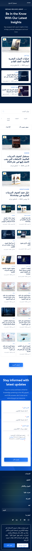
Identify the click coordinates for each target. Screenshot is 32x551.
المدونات (25, 118)
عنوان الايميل (25, 425)
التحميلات (16, 118)
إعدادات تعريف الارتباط (23, 546)
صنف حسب (24, 127)
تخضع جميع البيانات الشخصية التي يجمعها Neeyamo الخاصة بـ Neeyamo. (17, 437)
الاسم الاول (26, 407)
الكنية (27, 416)
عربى (4, 510)
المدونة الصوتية (8, 119)
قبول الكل (9, 545)
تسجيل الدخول (12, 3)
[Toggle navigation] (3, 3)
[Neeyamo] (29, 3)
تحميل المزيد (16, 365)
